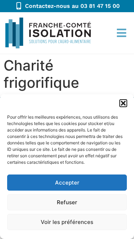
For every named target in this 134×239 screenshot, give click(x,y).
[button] (123, 103)
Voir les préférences (67, 222)
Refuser (67, 202)
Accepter (67, 182)
